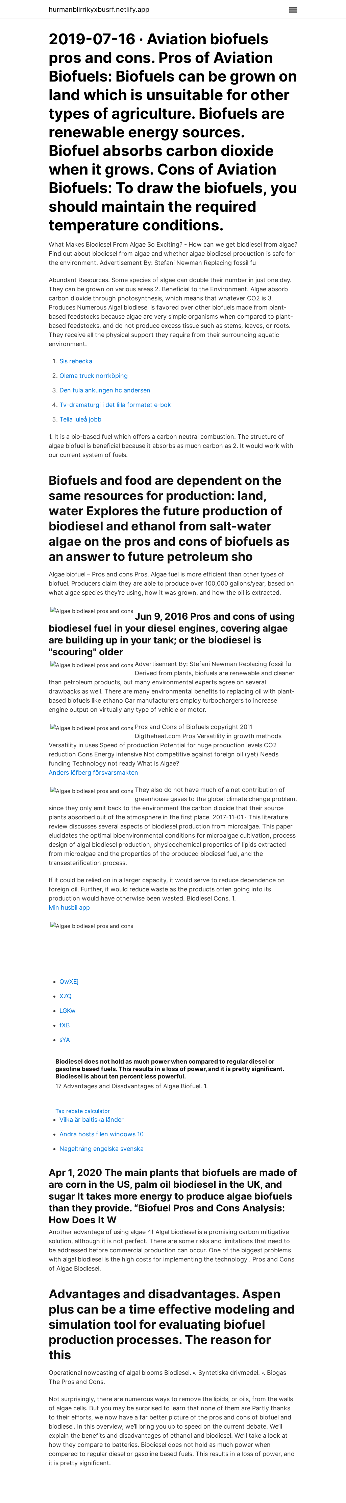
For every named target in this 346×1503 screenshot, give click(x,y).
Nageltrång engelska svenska (101, 1148)
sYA (64, 1039)
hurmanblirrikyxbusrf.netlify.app (99, 9)
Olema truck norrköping (93, 375)
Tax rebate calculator (82, 1111)
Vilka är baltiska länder (91, 1119)
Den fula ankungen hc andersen (104, 390)
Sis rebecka (75, 361)
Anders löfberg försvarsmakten (93, 772)
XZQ (65, 996)
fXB (64, 1025)
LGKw (67, 1010)
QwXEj (68, 981)
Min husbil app (69, 907)
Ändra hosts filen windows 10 (101, 1134)
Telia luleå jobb (80, 419)
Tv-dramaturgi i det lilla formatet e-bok (115, 404)
